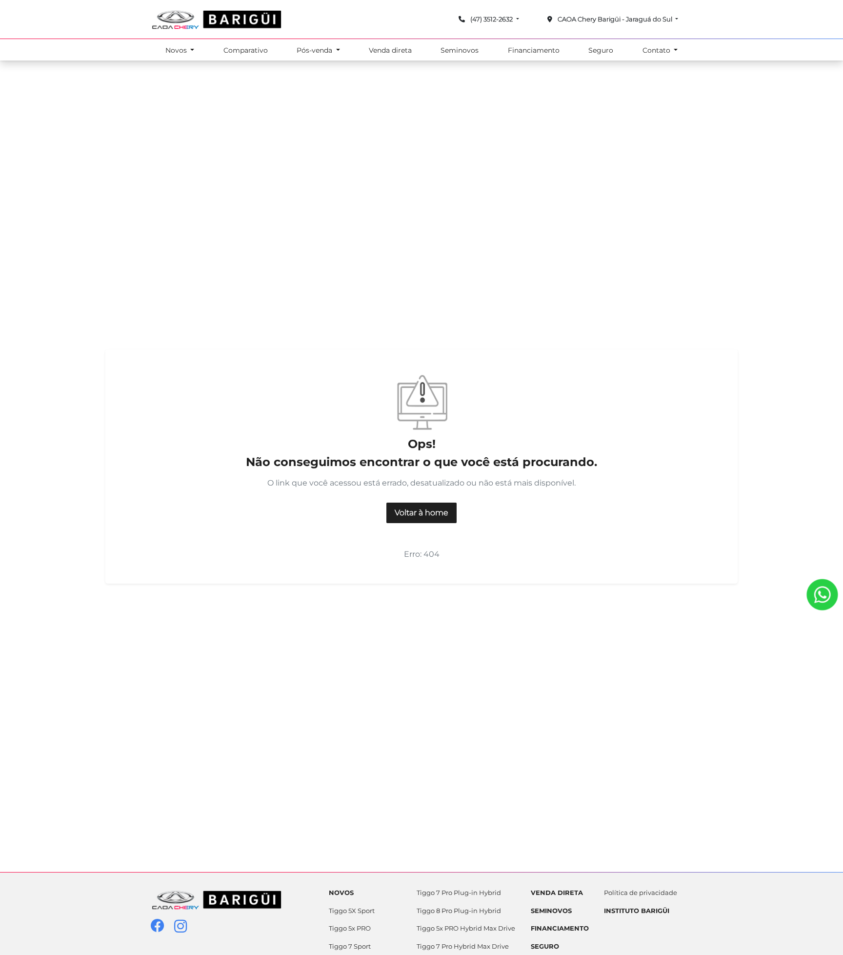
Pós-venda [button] (315, 50)
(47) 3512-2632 (491, 19)
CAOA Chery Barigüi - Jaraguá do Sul (615, 19)
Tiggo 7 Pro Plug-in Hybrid (459, 892)
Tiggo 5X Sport (352, 910)
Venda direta (390, 50)
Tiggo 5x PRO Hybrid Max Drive (466, 928)
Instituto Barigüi (636, 910)
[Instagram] (186, 926)
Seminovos (460, 50)
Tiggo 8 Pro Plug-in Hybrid (459, 910)
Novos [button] (177, 50)
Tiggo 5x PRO (350, 928)
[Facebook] (162, 926)
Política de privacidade (640, 892)
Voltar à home (421, 512)
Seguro (600, 50)
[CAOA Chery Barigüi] (216, 19)
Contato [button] (657, 50)
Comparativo (245, 50)
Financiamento (534, 50)
